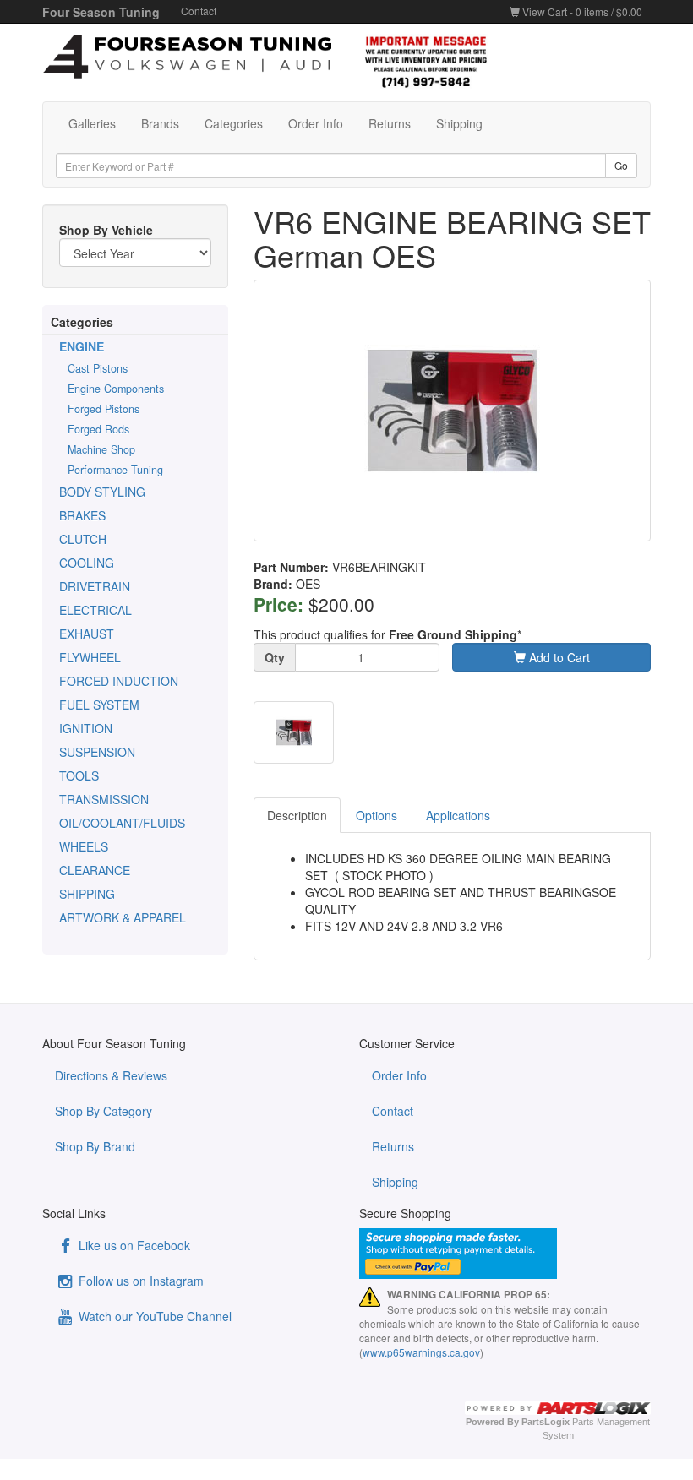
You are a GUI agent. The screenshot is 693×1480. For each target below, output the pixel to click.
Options (376, 815)
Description (297, 815)
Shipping (459, 123)
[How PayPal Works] (505, 1253)
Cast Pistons (98, 368)
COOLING (86, 562)
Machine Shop (101, 449)
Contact (198, 10)
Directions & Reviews (111, 1075)
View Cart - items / (581, 11)
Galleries (92, 123)
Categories (234, 123)
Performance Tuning (115, 469)
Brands (160, 123)
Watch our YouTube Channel (153, 1316)
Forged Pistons (103, 408)
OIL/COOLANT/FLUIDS (122, 822)
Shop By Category (103, 1110)
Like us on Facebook (132, 1245)
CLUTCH (82, 539)
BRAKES (82, 515)
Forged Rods (98, 429)
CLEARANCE (94, 870)
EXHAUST (86, 633)
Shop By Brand (95, 1146)
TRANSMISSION (104, 799)
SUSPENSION (97, 751)
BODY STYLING (102, 491)
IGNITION (85, 728)
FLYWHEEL (90, 657)
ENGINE (81, 346)
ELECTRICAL (95, 609)
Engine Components (116, 388)
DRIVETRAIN (94, 586)
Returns (389, 123)
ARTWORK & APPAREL (122, 917)
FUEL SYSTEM (99, 704)
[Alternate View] (294, 732)
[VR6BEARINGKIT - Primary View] (452, 410)
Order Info (315, 123)
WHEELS (83, 846)
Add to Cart (558, 657)
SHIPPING (87, 893)
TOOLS (79, 775)
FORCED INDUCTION (118, 680)
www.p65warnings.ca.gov (421, 1352)
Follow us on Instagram (139, 1280)
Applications (458, 815)
